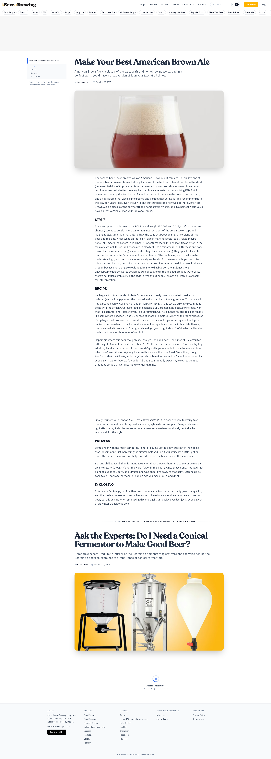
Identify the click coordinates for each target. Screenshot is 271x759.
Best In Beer (234, 12)
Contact (123, 715)
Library (87, 739)
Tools (173, 4)
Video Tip (56, 12)
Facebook (124, 735)
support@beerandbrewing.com (133, 719)
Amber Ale (249, 12)
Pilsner (262, 12)
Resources (187, 4)
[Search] (237, 4)
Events (201, 4)
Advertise (161, 715)
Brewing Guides (91, 723)
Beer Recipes (89, 715)
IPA (44, 12)
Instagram (125, 731)
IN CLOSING (35, 76)
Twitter (123, 727)
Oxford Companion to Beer (95, 727)
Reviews (153, 4)
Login (264, 4)
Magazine (88, 735)
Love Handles (147, 12)
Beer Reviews (90, 719)
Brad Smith (82, 564)
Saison (161, 12)
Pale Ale (93, 12)
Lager (68, 12)
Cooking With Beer (177, 12)
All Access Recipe (128, 12)
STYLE (32, 66)
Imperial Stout (197, 12)
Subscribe (251, 4)
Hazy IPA (80, 12)
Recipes (143, 4)
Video (35, 12)
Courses (87, 731)
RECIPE (33, 70)
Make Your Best (216, 12)
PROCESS (33, 73)
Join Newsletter (57, 732)
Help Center (125, 723)
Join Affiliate (162, 719)
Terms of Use (199, 719)
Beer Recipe (9, 12)
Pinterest (124, 739)
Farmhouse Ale (108, 12)
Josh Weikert (83, 82)
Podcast (164, 4)
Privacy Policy (199, 715)
